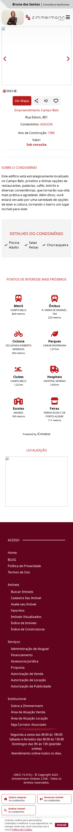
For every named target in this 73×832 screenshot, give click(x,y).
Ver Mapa (22, 101)
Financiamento (22, 655)
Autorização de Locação (28, 680)
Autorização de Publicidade (31, 686)
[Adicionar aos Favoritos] (56, 100)
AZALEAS (46, 124)
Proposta (18, 667)
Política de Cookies (22, 829)
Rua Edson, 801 (36, 117)
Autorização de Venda (27, 674)
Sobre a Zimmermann (27, 706)
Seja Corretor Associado (28, 724)
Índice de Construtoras (28, 629)
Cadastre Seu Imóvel (26, 598)
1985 (51, 133)
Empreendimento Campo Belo (36, 110)
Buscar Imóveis (22, 592)
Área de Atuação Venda (28, 712)
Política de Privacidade (24, 566)
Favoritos (18, 610)
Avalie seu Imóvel (23, 604)
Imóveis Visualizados (26, 617)
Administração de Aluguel (30, 649)
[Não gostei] (46, 100)
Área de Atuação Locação (29, 718)
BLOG (12, 560)
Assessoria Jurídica (24, 661)
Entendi (61, 825)
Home (12, 552)
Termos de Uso (19, 572)
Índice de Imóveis (24, 623)
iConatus (43, 434)
